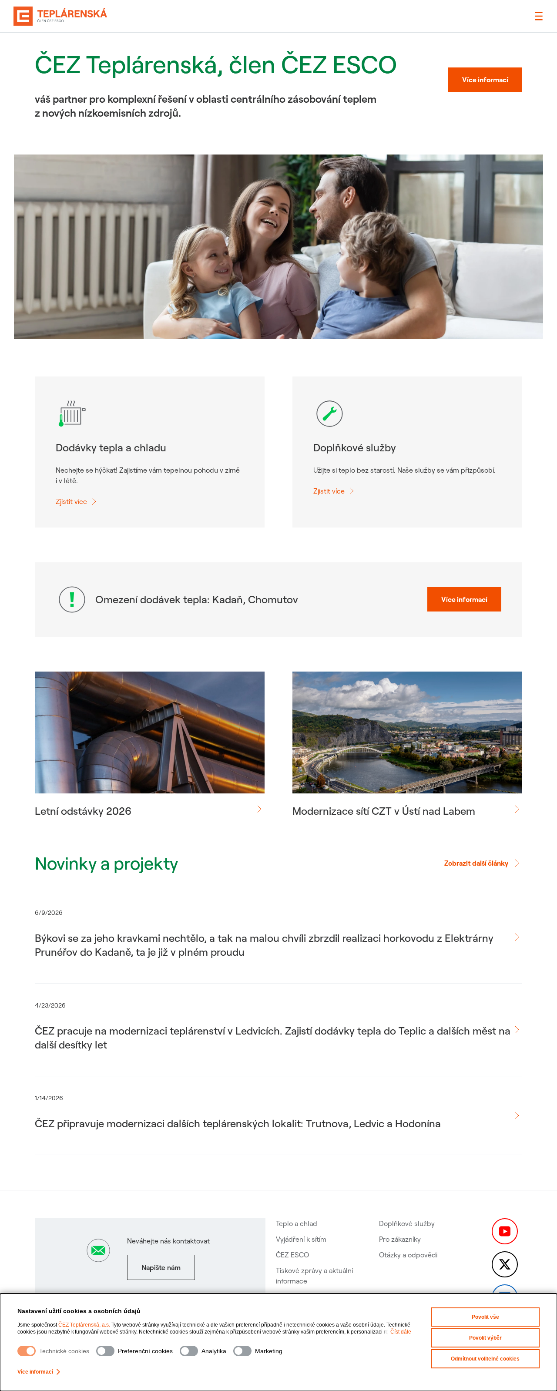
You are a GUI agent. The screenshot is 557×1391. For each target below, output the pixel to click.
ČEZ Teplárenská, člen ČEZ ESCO (216, 64)
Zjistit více (71, 501)
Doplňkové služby (407, 1223)
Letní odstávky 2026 (83, 810)
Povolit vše (485, 1317)
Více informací (35, 1372)
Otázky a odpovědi (408, 1254)
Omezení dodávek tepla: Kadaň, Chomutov (196, 599)
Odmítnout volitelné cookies (485, 1359)
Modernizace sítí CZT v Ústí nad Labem (383, 810)
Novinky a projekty (106, 863)
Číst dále (400, 1332)
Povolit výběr (485, 1338)
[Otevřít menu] (538, 16)
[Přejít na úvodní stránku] (60, 16)
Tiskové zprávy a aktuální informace (314, 1275)
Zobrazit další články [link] (476, 863)
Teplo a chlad (296, 1223)
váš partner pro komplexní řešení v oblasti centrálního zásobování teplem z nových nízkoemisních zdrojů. (205, 105)
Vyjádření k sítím (301, 1239)
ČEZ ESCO (292, 1254)
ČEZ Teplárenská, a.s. (84, 1325)
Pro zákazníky (400, 1239)
